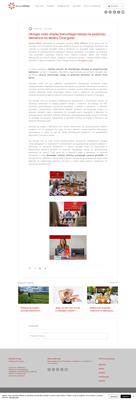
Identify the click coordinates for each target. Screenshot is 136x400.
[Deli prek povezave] (45, 268)
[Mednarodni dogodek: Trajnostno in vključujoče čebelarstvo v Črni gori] (102, 295)
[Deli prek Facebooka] (30, 268)
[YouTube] (123, 12)
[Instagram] (110, 12)
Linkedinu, (86, 361)
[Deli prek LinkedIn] (40, 268)
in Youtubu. (53, 363)
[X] (118, 12)
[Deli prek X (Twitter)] (35, 268)
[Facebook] (106, 12)
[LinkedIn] (114, 12)
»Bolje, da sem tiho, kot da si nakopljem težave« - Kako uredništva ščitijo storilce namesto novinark (67, 309)
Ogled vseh (114, 282)
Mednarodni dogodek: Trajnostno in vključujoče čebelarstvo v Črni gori (101, 309)
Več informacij (13, 397)
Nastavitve (114, 396)
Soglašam (125, 396)
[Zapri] (133, 396)
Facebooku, (67, 361)
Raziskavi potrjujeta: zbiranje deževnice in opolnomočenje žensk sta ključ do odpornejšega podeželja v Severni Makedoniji (33, 309)
